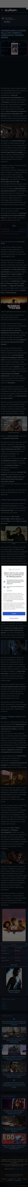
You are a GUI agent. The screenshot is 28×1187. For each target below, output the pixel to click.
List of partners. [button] (9, 600)
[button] (14, 591)
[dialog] (14, 593)
